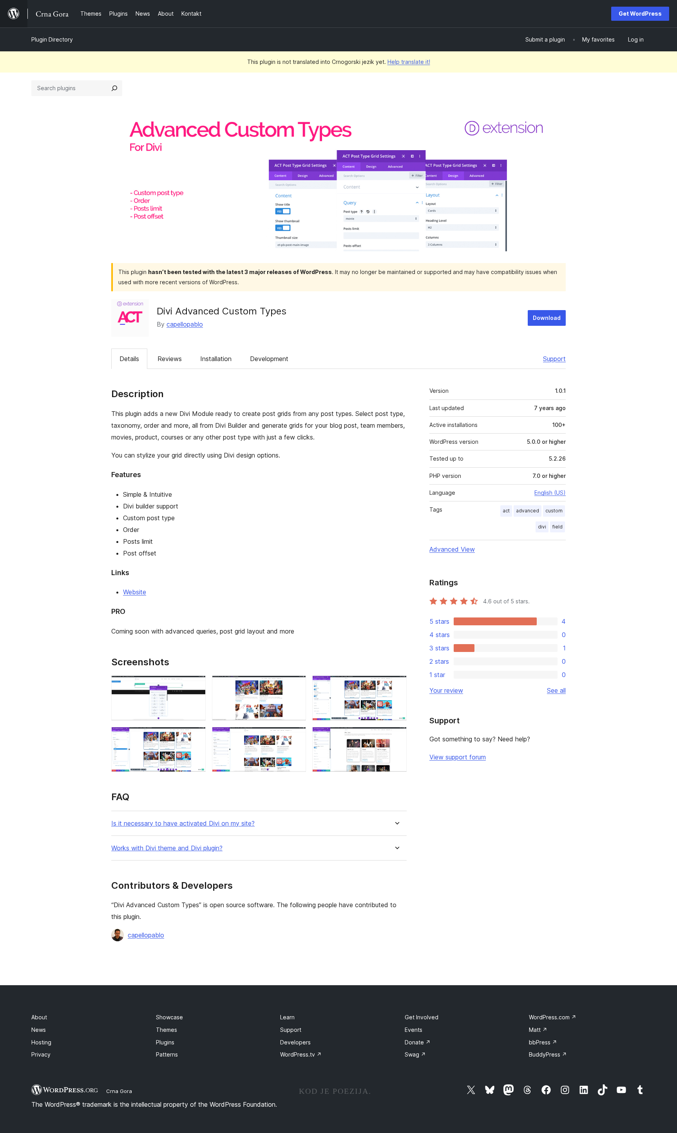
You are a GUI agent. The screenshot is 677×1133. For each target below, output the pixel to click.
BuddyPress (548, 1054)
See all (556, 690)
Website (134, 592)
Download (547, 317)
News (38, 1029)
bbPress (543, 1042)
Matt (538, 1029)
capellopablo (185, 324)
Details (129, 359)
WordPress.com (552, 1017)
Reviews (169, 359)
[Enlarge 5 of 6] (295, 737)
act (506, 511)
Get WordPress (640, 13)
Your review (446, 690)
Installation (216, 359)
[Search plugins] (114, 88)
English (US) (550, 492)
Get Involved (421, 1017)
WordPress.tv (301, 1054)
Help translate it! (408, 61)
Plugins (165, 1042)
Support (554, 359)
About (39, 1017)
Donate (418, 1042)
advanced (527, 511)
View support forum (457, 757)
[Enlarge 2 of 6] (295, 686)
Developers (295, 1042)
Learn (287, 1017)
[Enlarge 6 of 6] (396, 737)
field (557, 527)
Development (269, 359)
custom (554, 511)
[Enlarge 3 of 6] (396, 686)
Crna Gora (119, 1091)
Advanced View (452, 549)
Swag (415, 1054)
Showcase (169, 1017)
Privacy (41, 1054)
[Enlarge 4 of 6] (195, 737)
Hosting (41, 1042)
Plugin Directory (52, 39)
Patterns (167, 1054)
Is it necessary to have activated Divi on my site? (183, 823)
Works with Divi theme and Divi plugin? (167, 848)
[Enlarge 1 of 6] (195, 686)
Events (413, 1029)
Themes (166, 1029)
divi (542, 527)
